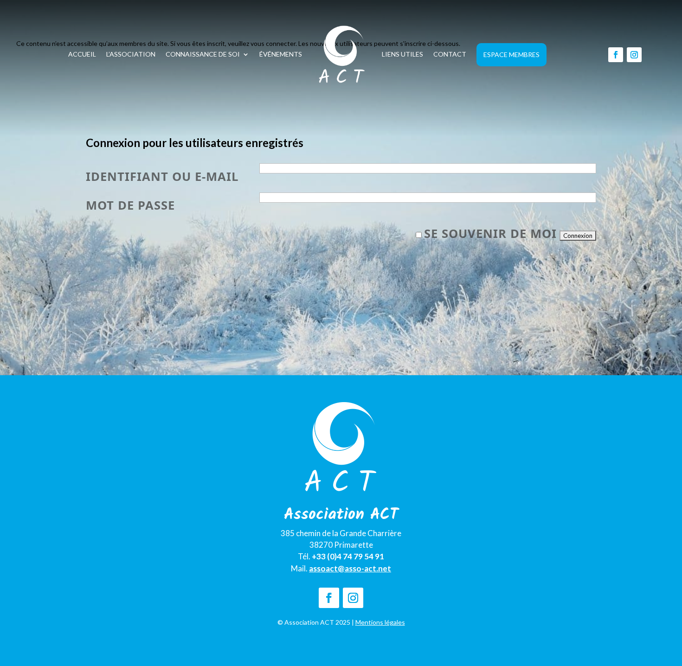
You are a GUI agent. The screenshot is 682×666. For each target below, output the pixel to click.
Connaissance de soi (203, 54)
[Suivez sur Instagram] (634, 54)
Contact (449, 54)
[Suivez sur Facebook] (615, 54)
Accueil (82, 54)
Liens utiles (402, 54)
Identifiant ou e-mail (162, 176)
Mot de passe (130, 205)
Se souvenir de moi (490, 233)
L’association (130, 54)
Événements (280, 54)
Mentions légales (380, 622)
